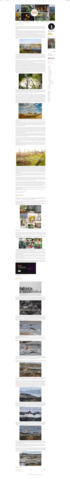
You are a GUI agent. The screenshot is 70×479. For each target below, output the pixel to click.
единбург (18, 467)
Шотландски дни (18, 278)
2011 (49, 86)
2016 (49, 67)
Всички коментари (51, 63)
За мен (20, 21)
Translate (52, 55)
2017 (49, 66)
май (49, 77)
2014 (49, 69)
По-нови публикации (17, 469)
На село (33, 21)
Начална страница (30, 469)
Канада (48, 93)
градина (18, 192)
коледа (48, 96)
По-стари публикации (43, 469)
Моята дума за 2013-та (19, 195)
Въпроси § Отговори (26, 21)
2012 (49, 85)
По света (37, 21)
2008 (49, 88)
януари (50, 84)
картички (49, 94)
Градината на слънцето (35, 2)
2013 (49, 70)
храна (48, 100)
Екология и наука (49, 21)
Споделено (42, 21)
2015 (49, 68)
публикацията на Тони (21, 200)
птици (22, 192)
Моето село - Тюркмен (19, 24)
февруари (50, 80)
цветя (48, 101)
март (49, 79)
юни (49, 76)
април (49, 78)
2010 (49, 87)
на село (21, 192)
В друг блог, (33, 200)
